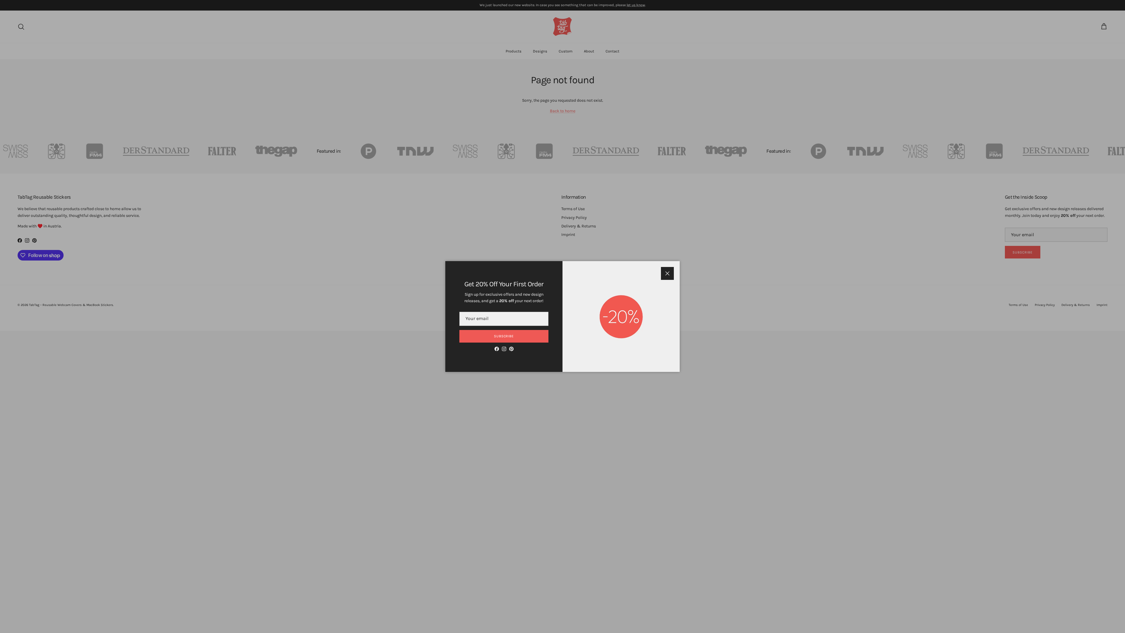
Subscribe (504, 336)
